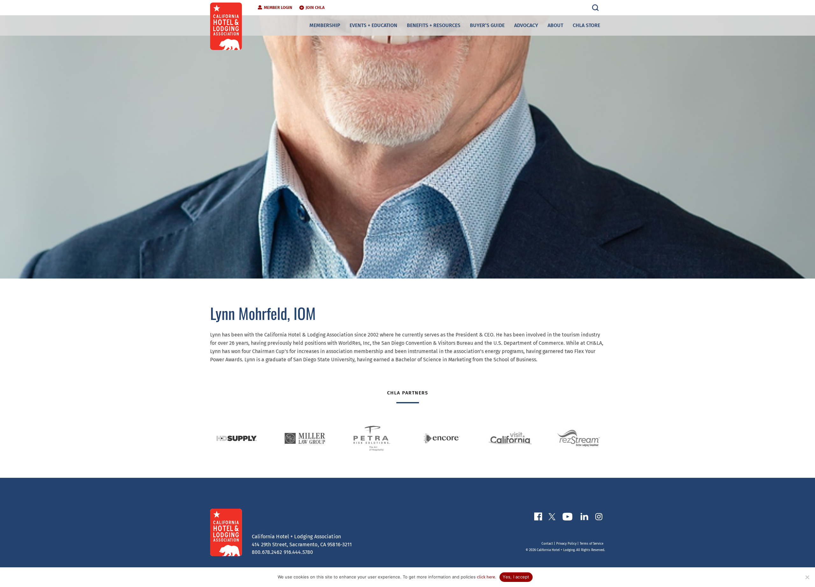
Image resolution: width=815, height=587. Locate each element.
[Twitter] (552, 518)
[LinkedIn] (584, 518)
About (555, 25)
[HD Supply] (236, 438)
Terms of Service (591, 544)
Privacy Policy (566, 544)
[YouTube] (567, 518)
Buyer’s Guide (487, 25)
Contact (547, 544)
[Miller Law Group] (304, 438)
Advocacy (526, 25)
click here (486, 577)
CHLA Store (586, 25)
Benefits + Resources (433, 25)
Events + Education (373, 25)
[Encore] (441, 438)
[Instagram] (598, 518)
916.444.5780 (298, 552)
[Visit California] (510, 438)
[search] (595, 7)
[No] (807, 577)
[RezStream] (578, 438)
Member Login (278, 7)
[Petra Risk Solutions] (373, 438)
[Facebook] (538, 518)
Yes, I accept (516, 576)
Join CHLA (315, 7)
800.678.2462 (267, 552)
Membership (324, 25)
